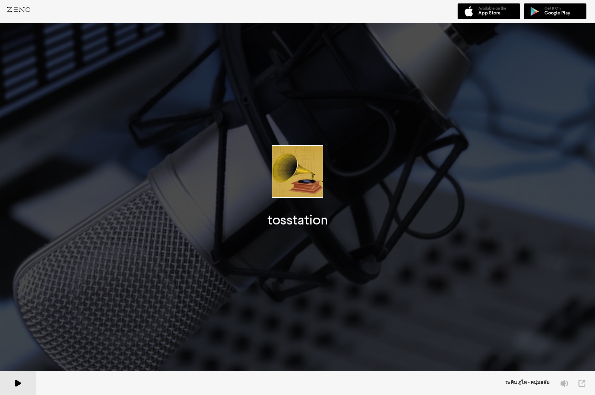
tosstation (298, 220)
